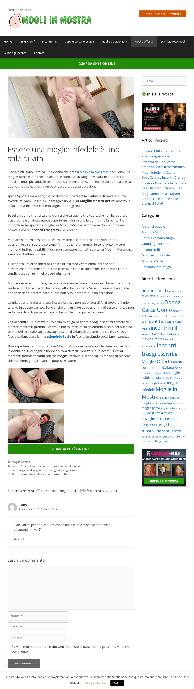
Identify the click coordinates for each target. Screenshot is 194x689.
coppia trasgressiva (153, 303)
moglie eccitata (160, 373)
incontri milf (165, 327)
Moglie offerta (144, 41)
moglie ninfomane (169, 397)
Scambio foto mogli (173, 41)
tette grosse (160, 441)
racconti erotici (169, 431)
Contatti (39, 53)
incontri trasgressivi (50, 466)
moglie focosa (170, 378)
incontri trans (149, 346)
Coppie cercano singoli (79, 41)
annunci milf (154, 290)
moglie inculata (158, 383)
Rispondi (18, 539)
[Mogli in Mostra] (50, 19)
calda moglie (150, 296)
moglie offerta (151, 403)
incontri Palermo (171, 334)
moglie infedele (74, 466)
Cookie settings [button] (95, 682)
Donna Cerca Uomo (24, 466)
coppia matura (175, 296)
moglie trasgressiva (159, 413)
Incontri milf (49, 41)
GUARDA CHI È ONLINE (97, 63)
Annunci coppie (153, 226)
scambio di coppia (152, 436)
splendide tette (59, 336)
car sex (163, 296)
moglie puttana (168, 408)
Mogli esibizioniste (156, 255)
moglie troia (154, 418)
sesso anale (171, 436)
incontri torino (171, 339)
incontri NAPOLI (152, 334)
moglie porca (151, 408)
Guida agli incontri (15, 53)
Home (8, 41)
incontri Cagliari (161, 316)
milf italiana (164, 367)
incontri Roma (152, 339)
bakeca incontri (175, 291)
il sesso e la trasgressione (96, 172)
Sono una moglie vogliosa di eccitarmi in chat (40, 474)
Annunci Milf (27, 41)
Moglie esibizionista (114, 41)
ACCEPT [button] (117, 682)
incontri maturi (159, 321)
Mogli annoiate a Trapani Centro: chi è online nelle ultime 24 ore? (161, 199)
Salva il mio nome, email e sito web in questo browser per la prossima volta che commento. (71, 649)
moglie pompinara (172, 403)
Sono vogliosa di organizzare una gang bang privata (44, 470)
